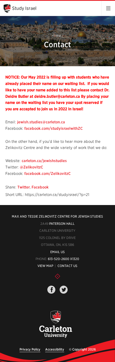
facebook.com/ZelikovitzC (47, 173)
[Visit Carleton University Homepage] (55, 324)
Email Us (57, 252)
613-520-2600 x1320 (63, 259)
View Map (45, 266)
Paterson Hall (62, 224)
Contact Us (67, 266)
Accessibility (54, 349)
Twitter (23, 187)
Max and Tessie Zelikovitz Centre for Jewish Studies (57, 216)
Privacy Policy (30, 349)
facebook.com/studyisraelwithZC (53, 128)
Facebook (40, 187)
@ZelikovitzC (31, 167)
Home (56, 36)
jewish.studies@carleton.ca (41, 122)
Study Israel (24, 8)
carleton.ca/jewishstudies (44, 161)
